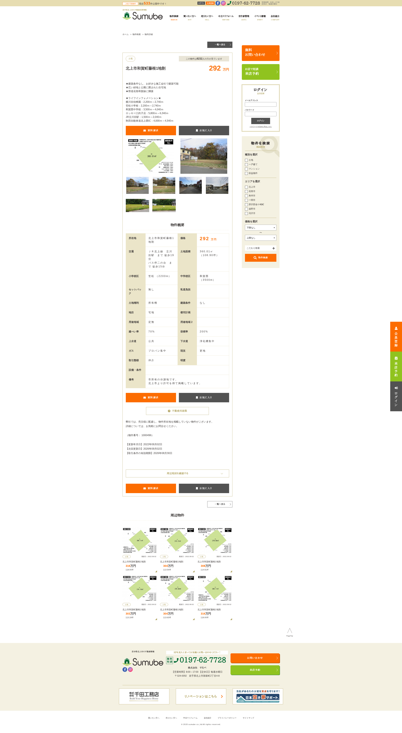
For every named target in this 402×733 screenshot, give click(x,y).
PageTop (289, 636)
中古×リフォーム (190, 718)
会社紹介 (207, 718)
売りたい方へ (171, 718)
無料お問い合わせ (255, 52)
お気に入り (206, 130)
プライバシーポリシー (227, 718)
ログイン (201, 3)
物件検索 (263, 257)
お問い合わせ (255, 658)
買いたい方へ (153, 718)
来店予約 (255, 670)
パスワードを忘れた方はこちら (261, 126)
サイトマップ (248, 718)
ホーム (125, 34)
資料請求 (153, 130)
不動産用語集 (179, 411)
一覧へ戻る (220, 44)
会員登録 (210, 3)
